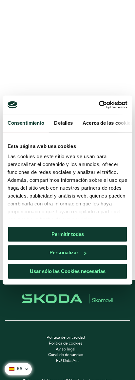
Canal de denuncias (65, 354)
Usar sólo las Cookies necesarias (68, 271)
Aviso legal (65, 349)
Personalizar (63, 252)
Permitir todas (67, 234)
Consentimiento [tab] (26, 123)
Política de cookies (66, 343)
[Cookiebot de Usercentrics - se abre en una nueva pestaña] (98, 104)
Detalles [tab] (63, 123)
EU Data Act (67, 360)
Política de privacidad (66, 337)
